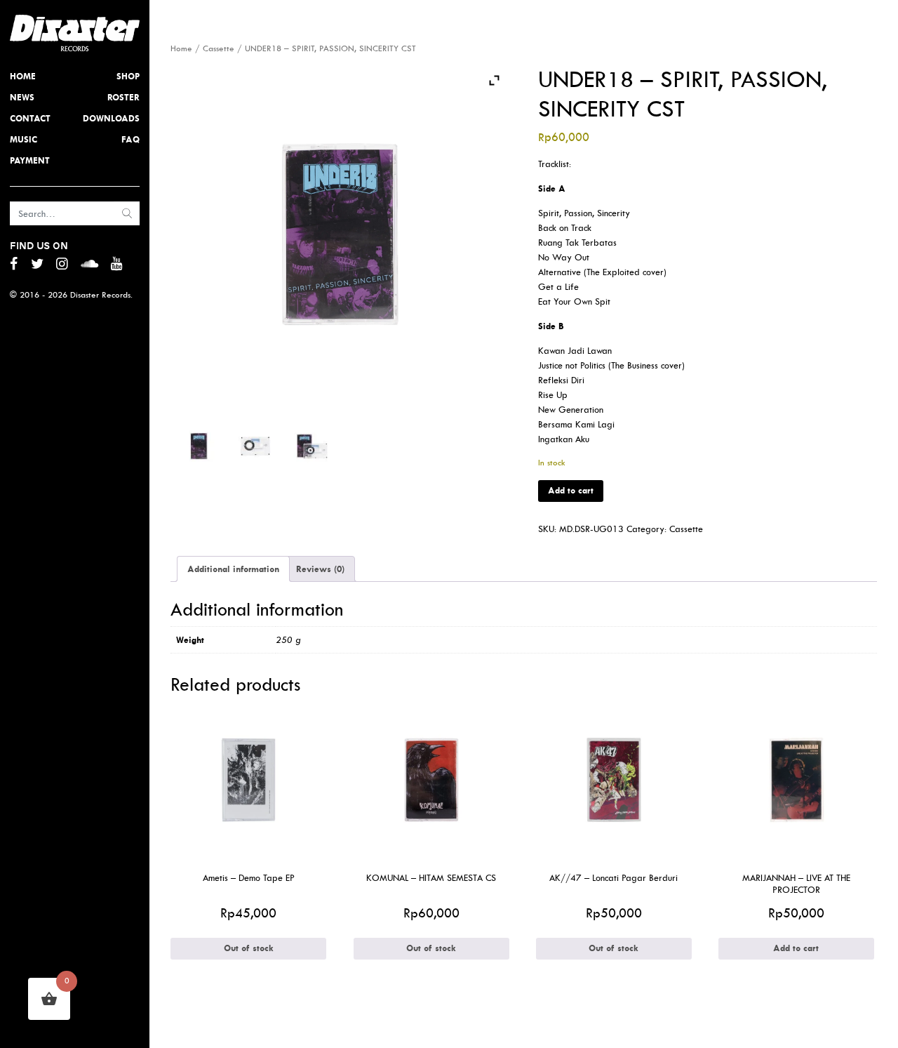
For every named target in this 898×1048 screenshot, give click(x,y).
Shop (128, 76)
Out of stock (249, 948)
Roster (123, 97)
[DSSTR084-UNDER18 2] (255, 445)
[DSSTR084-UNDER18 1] (198, 445)
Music (23, 139)
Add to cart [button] (796, 948)
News (22, 97)
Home (23, 76)
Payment (30, 160)
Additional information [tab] (233, 569)
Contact (30, 118)
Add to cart (571, 490)
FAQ (130, 139)
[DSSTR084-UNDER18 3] (311, 445)
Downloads (111, 118)
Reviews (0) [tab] (320, 569)
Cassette (218, 48)
